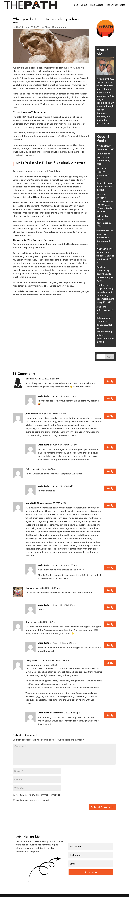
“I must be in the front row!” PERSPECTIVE (104, 234)
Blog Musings (96, 5)
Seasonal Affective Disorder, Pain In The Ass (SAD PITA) (104, 201)
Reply (110, 381)
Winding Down (103, 146)
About (84, 5)
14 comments (59, 27)
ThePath (20, 27)
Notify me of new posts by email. (32, 800)
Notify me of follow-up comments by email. (38, 794)
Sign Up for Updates (115, 5)
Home (75, 5)
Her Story (45, 27)
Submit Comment (102, 807)
